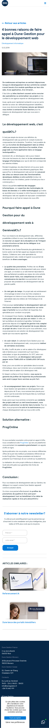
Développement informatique (12, 43)
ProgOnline (24, 443)
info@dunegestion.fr (9, 686)
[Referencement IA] (25, 579)
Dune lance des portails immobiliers (19, 622)
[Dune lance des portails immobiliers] (25, 608)
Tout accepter (15, 718)
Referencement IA (11, 593)
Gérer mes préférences (15, 722)
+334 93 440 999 (8, 688)
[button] (45, 3)
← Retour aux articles (14, 23)
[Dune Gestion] (5, 3)
